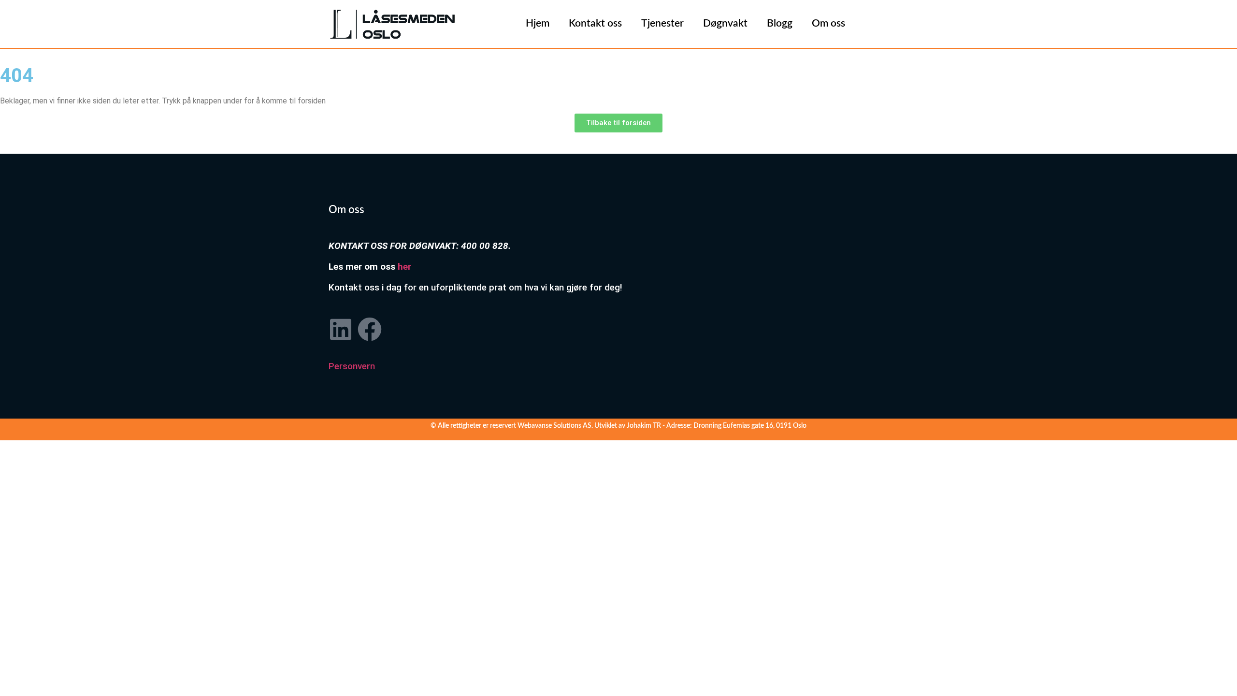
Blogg (779, 23)
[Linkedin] (341, 329)
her (404, 266)
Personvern (352, 366)
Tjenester (662, 23)
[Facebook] (370, 329)
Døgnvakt (725, 23)
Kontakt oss (595, 23)
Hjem (537, 23)
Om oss (828, 23)
